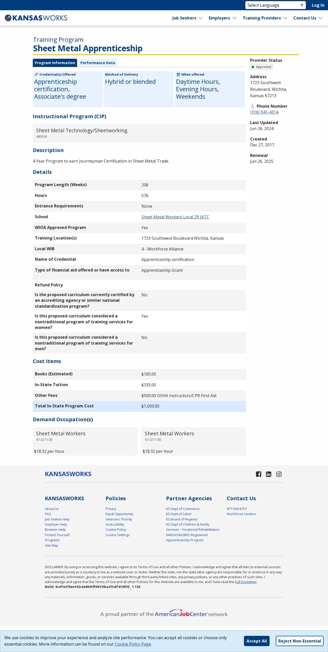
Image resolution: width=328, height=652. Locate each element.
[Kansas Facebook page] (258, 474)
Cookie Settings (118, 535)
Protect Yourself (57, 535)
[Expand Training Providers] (285, 18)
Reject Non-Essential (299, 641)
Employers (219, 18)
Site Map (51, 545)
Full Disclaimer (246, 581)
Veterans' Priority (119, 519)
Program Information (55, 62)
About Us (52, 508)
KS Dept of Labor (179, 513)
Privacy (111, 508)
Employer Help (56, 524)
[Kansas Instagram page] (278, 474)
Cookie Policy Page (133, 644)
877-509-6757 (237, 508)
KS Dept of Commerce (183, 508)
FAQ (48, 513)
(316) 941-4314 (264, 112)
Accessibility (115, 524)
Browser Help (55, 529)
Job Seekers (184, 18)
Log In (318, 5)
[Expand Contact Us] (320, 18)
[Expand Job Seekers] (201, 18)
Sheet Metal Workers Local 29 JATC (175, 217)
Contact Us (304, 18)
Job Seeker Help (57, 519)
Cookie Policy (116, 529)
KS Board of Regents (182, 519)
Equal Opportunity (119, 513)
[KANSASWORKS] (36, 18)
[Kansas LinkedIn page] (268, 474)
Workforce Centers (241, 513)
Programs (52, 540)
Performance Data (97, 62)
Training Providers (262, 18)
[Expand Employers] (235, 18)
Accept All (257, 641)
